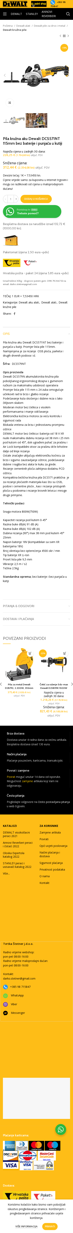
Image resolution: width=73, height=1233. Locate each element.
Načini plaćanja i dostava (50, 854)
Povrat (11, 777)
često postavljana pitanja (54, 802)
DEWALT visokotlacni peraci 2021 (16, 834)
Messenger (18, 1013)
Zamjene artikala (50, 832)
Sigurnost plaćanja (51, 863)
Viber (14, 1004)
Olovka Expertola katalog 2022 (13, 854)
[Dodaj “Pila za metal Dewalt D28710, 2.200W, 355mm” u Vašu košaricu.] (30, 653)
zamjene (27, 781)
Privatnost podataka (52, 869)
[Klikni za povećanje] (10, 103)
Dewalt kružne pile (14, 30)
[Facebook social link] (14, 313)
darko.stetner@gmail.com (19, 978)
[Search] (68, 14)
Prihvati (50, 1226)
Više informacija (26, 1226)
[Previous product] (60, 36)
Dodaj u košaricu (36, 199)
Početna (8, 25)
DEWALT (16, 14)
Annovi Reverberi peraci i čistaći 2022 (18, 844)
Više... (6, 873)
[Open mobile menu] (5, 14)
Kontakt (44, 883)
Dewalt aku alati (29, 302)
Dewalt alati (23, 25)
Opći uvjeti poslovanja (53, 846)
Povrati (44, 839)
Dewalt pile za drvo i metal (50, 25)
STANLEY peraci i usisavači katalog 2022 (17, 865)
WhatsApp (17, 995)
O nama (45, 876)
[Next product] (68, 36)
